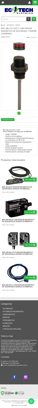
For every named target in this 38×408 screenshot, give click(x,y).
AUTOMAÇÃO (10, 25)
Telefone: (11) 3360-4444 (10, 361)
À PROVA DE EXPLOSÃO (12, 329)
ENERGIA (6, 317)
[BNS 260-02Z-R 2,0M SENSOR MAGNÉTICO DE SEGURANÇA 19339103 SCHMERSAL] (19, 212)
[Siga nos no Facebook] (14, 377)
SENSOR (17, 25)
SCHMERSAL (33, 37)
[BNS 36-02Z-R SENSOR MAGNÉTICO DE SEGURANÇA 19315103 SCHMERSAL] (19, 179)
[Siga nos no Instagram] (25, 377)
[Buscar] (28, 19)
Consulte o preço (7, 119)
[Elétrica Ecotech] (19, 10)
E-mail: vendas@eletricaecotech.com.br (14, 365)
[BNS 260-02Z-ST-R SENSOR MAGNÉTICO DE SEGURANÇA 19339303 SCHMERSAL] (19, 245)
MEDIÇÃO (6, 326)
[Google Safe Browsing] (19, 393)
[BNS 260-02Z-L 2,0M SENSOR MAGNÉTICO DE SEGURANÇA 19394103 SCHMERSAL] (19, 277)
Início (3, 25)
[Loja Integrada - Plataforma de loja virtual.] (19, 405)
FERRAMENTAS (9, 320)
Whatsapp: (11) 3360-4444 (10, 363)
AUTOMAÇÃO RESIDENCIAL (13, 311)
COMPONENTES (9, 314)
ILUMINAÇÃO (7, 323)
